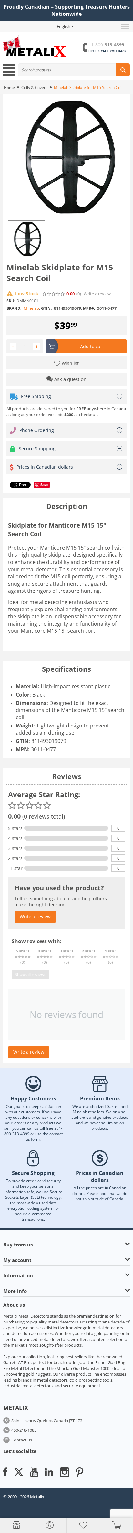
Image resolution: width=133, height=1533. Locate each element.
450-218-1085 (23, 1430)
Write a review (97, 294)
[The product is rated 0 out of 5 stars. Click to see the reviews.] (54, 294)
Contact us (21, 1440)
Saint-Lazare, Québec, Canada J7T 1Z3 (46, 1420)
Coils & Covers (34, 87)
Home (9, 87)
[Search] (123, 69)
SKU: (10, 301)
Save (44, 484)
